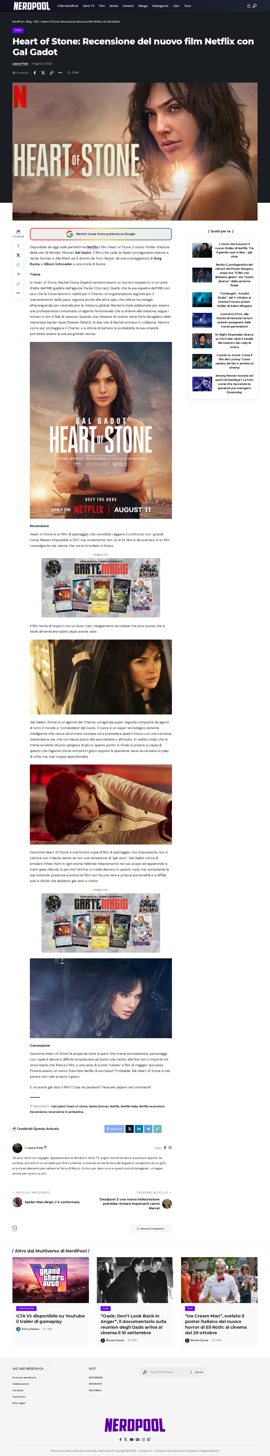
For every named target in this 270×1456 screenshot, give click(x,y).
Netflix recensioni (151, 1106)
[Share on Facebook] (35, 73)
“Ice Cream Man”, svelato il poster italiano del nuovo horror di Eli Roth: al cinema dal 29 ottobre (216, 1324)
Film (18, 30)
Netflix (93, 247)
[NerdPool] (31, 6)
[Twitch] (149, 1440)
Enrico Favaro (30, 1329)
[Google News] (138, 1440)
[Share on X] (43, 73)
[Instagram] (170, 1148)
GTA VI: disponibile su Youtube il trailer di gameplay (50, 1318)
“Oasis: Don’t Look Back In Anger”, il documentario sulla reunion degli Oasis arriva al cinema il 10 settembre (133, 1324)
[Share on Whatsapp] (18, 264)
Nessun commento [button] (152, 1228)
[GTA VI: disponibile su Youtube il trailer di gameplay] (50, 1280)
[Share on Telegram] (18, 274)
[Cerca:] (169, 1372)
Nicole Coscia (115, 1340)
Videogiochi (26, 1308)
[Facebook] (164, 1148)
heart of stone (77, 1106)
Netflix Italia (129, 1106)
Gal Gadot (58, 1106)
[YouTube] (131, 1440)
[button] (255, 6)
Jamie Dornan (99, 1106)
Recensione (38, 1112)
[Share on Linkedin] (139, 1129)
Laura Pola (20, 64)
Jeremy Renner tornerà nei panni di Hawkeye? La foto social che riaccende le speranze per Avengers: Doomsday (234, 384)
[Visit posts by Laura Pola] (17, 1148)
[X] (125, 1440)
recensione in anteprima (65, 1112)
